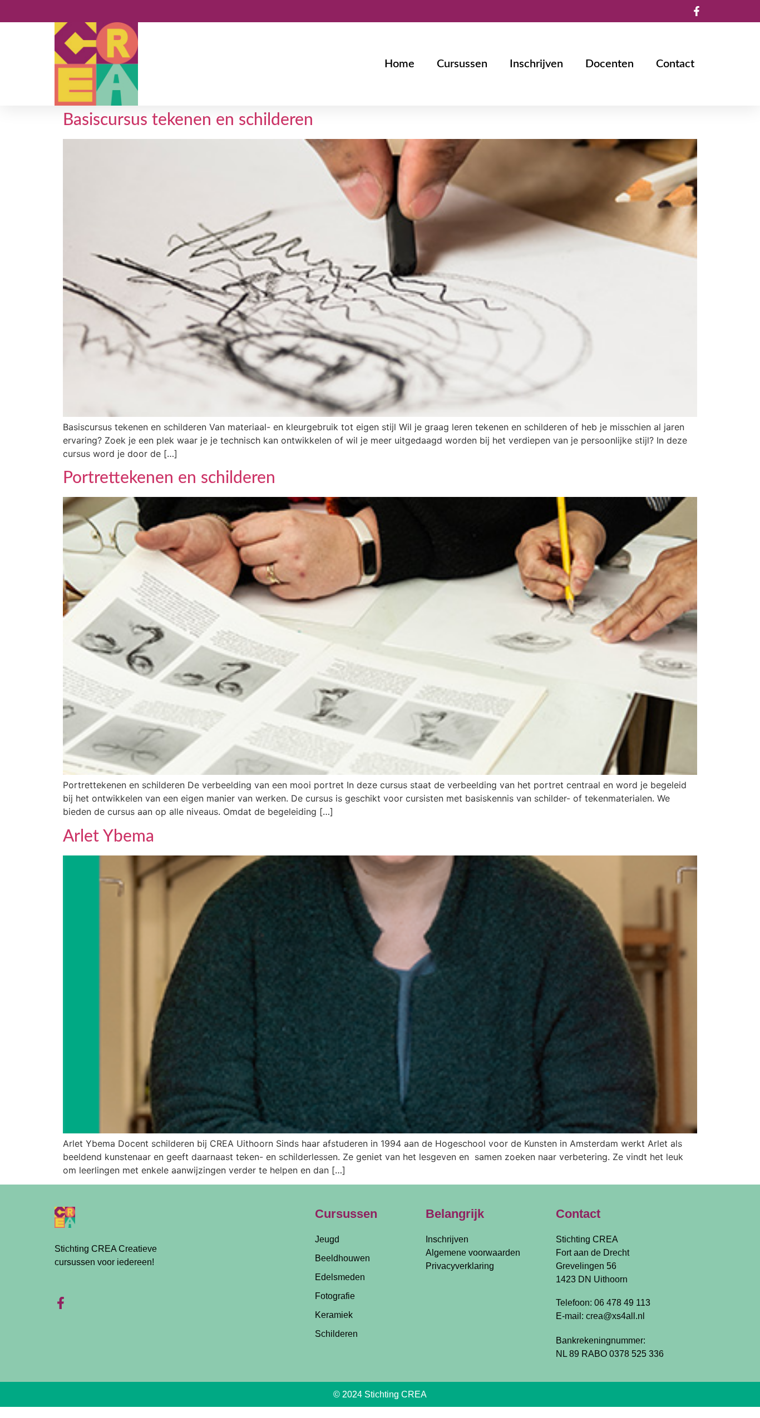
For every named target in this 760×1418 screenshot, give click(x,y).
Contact (675, 63)
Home (399, 63)
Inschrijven (536, 63)
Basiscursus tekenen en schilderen (188, 120)
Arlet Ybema (108, 836)
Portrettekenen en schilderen (169, 478)
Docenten (609, 63)
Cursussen (462, 63)
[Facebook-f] (61, 1303)
